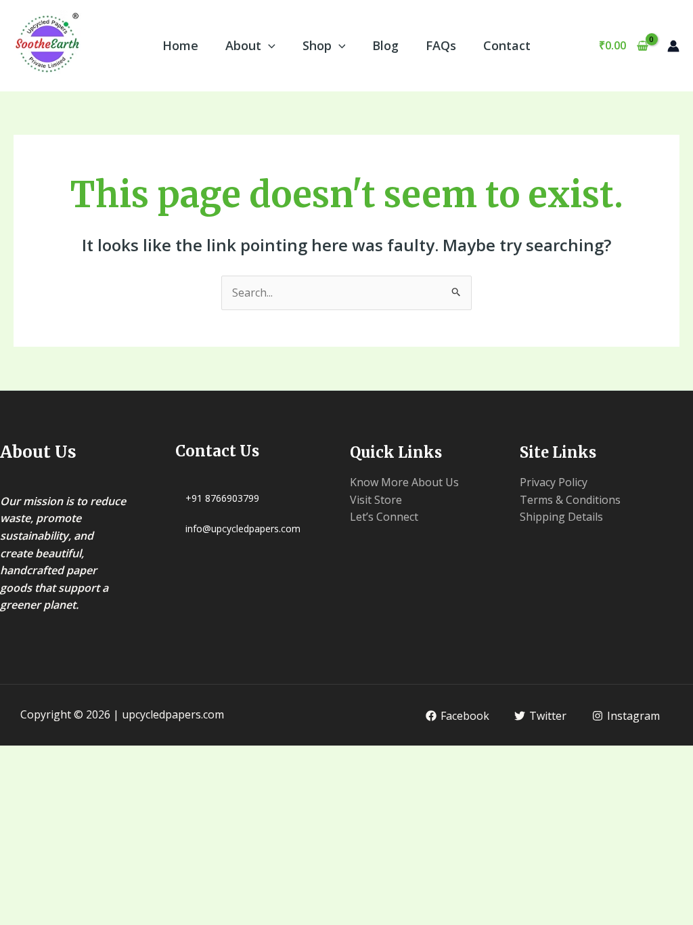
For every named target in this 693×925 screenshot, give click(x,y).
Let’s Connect (384, 516)
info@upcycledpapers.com (242, 528)
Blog (385, 45)
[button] (268, 45)
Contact (507, 45)
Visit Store (376, 499)
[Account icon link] (673, 46)
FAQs (441, 45)
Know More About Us (404, 482)
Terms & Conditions (570, 499)
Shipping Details (561, 516)
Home (180, 45)
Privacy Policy (553, 482)
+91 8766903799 (222, 498)
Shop (317, 45)
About (243, 45)
